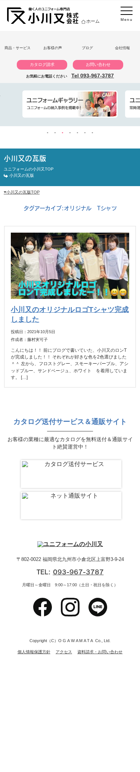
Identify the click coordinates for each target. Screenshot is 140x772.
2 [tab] (55, 132)
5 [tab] (77, 132)
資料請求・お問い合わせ (99, 652)
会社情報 (122, 48)
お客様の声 (52, 48)
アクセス (64, 652)
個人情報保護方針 (34, 652)
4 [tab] (70, 132)
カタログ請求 (42, 64)
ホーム (93, 21)
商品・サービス (17, 48)
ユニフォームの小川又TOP (28, 169)
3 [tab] (62, 132)
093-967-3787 (78, 572)
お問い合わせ (98, 64)
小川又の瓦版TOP (23, 192)
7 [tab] (92, 132)
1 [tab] (47, 132)
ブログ (87, 48)
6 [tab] (85, 132)
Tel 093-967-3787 (92, 76)
